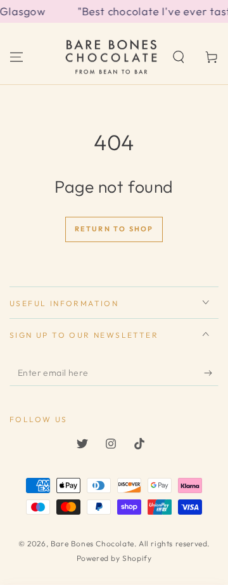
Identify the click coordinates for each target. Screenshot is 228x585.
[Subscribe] (211, 373)
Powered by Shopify (114, 558)
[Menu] (16, 57)
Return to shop (114, 228)
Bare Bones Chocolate (92, 543)
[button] (178, 57)
